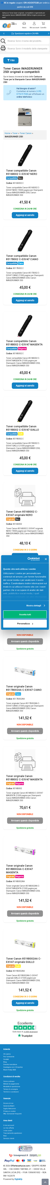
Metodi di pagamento (11, 1084)
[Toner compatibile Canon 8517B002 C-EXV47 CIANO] (25, 241)
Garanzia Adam (8, 1106)
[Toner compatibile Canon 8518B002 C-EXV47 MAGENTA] (25, 326)
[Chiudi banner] (46, 559)
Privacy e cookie (9, 1111)
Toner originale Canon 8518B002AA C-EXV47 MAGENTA (19, 869)
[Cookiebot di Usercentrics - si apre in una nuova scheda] (29, 559)
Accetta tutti (25, 614)
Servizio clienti (8, 1138)
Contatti (6, 1059)
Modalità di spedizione (11, 1086)
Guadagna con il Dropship (13, 1067)
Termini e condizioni (11, 1092)
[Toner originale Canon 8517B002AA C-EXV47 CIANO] (25, 671)
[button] (14, 23)
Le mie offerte (8, 1128)
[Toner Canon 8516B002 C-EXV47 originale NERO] (25, 497)
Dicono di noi (8, 1103)
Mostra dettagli (33, 605)
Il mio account (8, 1125)
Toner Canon (26, 133)
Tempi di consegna (10, 1089)
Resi (5, 1136)
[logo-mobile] (6, 25)
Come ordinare (8, 1081)
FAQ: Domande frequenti (12, 1114)
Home (7, 133)
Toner (15, 133)
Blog (5, 1062)
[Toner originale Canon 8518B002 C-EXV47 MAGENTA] (25, 761)
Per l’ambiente (8, 1057)
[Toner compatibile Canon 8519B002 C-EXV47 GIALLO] (25, 411)
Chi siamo (7, 1054)
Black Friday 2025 (9, 1070)
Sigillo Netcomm (9, 1109)
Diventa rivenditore (10, 1064)
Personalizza (23, 623)
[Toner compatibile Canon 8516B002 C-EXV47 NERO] (25, 156)
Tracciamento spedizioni (12, 1133)
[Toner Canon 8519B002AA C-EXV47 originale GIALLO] (25, 944)
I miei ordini (7, 1131)
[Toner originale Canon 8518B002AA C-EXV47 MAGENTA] (25, 851)
